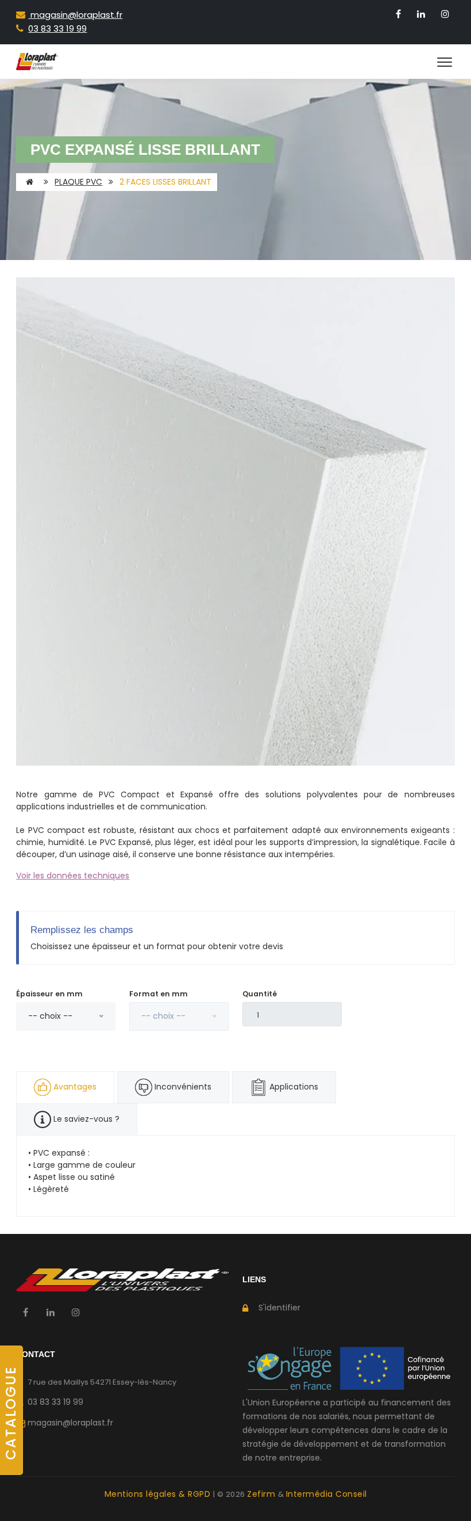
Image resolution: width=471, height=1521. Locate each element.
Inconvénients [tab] (181, 1086)
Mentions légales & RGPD (159, 1494)
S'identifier (279, 1307)
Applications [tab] (292, 1086)
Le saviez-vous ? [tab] (85, 1119)
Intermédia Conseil (326, 1494)
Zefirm (262, 1494)
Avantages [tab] (74, 1086)
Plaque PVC (78, 182)
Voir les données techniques (72, 875)
